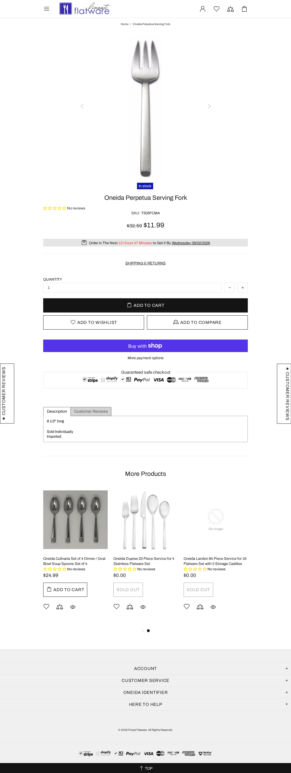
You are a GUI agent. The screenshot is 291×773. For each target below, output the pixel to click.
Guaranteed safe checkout (145, 372)
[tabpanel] (75, 557)
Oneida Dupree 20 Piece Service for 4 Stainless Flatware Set (143, 561)
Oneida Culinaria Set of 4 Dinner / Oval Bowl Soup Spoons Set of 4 (74, 561)
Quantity (52, 279)
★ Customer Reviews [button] (287, 394)
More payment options (146, 358)
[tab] (57, 411)
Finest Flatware (84, 9)
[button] (55, 208)
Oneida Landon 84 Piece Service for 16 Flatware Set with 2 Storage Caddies (215, 561)
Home (124, 24)
